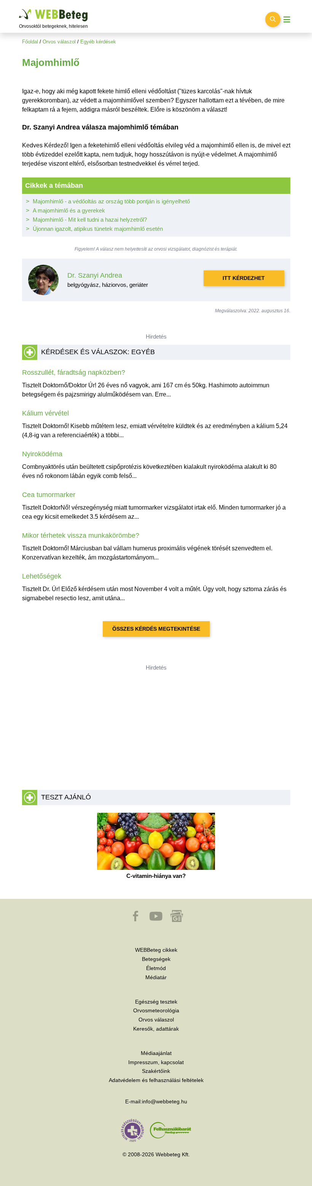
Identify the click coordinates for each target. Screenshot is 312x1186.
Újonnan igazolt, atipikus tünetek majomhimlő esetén (98, 228)
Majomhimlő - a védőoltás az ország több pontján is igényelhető (111, 201)
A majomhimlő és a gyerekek (69, 210)
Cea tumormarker (48, 495)
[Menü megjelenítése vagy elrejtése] (286, 19)
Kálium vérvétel (45, 413)
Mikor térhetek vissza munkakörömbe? (80, 535)
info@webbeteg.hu (164, 1101)
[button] (136, 920)
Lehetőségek (41, 576)
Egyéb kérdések (98, 42)
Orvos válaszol (59, 42)
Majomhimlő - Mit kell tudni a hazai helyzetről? (90, 219)
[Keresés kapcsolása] (272, 19)
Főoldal (30, 42)
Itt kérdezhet (244, 278)
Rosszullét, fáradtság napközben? (73, 372)
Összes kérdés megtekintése (156, 629)
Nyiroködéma (42, 454)
